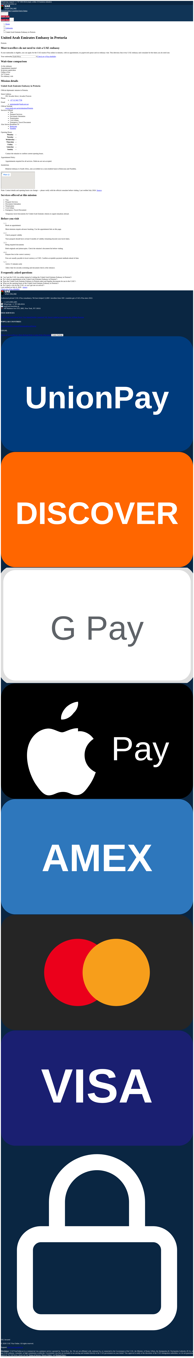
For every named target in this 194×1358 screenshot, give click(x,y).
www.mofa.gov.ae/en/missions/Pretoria (19, 108)
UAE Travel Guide (50, 317)
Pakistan (7, 326)
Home (3, 11)
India (2, 326)
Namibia (13, 128)
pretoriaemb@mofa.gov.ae (19, 104)
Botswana (13, 126)
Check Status (22, 11)
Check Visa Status (24, 317)
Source (99, 190)
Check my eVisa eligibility (46, 56)
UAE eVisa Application (9, 317)
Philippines (23, 326)
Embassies (9, 28)
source (25, 287)
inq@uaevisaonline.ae (15, 1347)
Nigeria (33, 326)
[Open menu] (11, 19)
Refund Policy (28, 335)
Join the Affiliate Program (75, 317)
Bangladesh (14, 326)
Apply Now (5, 17)
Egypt (29, 326)
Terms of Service (7, 335)
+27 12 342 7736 (16, 100)
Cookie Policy (38, 335)
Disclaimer (47, 335)
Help (3, 14)
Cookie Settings (57, 335)
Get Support (61, 317)
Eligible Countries (11, 11)
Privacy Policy (18, 335)
